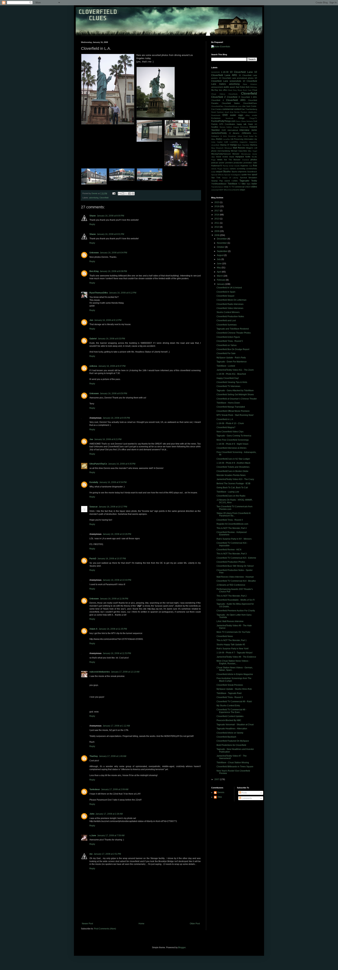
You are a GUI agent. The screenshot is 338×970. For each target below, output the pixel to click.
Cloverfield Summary (227, 325)
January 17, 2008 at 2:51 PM (107, 854)
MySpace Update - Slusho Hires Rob (234, 689)
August (220, 255)
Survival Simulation (248, 178)
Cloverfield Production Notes (230, 316)
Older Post (195, 923)
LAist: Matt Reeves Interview (230, 621)
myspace (239, 156)
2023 (217, 202)
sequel (219, 171)
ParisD (92, 558)
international (233, 130)
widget (242, 190)
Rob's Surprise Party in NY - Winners (234, 539)
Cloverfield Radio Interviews (230, 304)
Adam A (93, 629)
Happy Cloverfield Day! (228, 378)
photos (254, 159)
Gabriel (93, 338)
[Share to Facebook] (129, 193)
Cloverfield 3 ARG (249, 97)
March (220, 276)
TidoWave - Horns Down (228, 403)
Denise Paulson (240, 112)
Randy (225, 166)
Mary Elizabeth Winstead (221, 148)
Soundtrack (252, 172)
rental (231, 166)
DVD (225, 115)
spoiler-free (246, 175)
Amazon (253, 84)
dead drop (229, 112)
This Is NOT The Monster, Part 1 (232, 640)
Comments (246, 798)
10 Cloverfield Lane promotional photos (236, 78)
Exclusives (216, 118)
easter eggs (236, 115)
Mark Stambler (243, 145)
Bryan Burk (242, 90)
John (91, 814)
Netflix (248, 157)
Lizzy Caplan (217, 142)
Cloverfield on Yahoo (227, 345)
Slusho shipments (239, 172)
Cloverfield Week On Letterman (231, 300)
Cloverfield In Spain (226, 292)
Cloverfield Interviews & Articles (231, 448)
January (221, 284)
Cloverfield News (225, 636)
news (219, 159)
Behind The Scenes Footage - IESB (233, 483)
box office (223, 90)
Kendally (93, 482)
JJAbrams (246, 133)
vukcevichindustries (99, 672)
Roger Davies (223, 169)
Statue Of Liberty (230, 178)
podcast (214, 163)
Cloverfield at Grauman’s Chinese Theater (237, 399)
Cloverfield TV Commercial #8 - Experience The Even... (231, 710)
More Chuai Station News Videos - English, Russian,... (233, 662)
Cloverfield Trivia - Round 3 (230, 697)
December (222, 239)
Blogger (182, 947)
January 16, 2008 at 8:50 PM (113, 393)
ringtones (244, 166)
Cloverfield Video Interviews (230, 308)
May (219, 267)
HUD (224, 130)
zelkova (93, 366)
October (221, 247)
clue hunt (246, 106)
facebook (229, 118)
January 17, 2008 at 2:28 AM (109, 814)
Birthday (253, 87)
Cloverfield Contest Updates (230, 716)
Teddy (254, 181)
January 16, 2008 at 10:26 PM (117, 534)
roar (250, 166)
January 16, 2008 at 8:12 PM (122, 293)
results (237, 166)
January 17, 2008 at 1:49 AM (112, 756)
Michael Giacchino (239, 151)
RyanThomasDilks (98, 293)
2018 (217, 206)
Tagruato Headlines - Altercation (232, 728)
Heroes (222, 127)
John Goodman (229, 136)
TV (230, 187)
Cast (249, 90)
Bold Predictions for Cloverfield (231, 745)
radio (255, 163)
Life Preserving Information (242, 139)
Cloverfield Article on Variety (230, 733)
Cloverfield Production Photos (231, 562)
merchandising (223, 151)
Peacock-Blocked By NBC (229, 720)
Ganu (238, 121)
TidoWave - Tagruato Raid (229, 693)
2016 (217, 214)
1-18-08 (225, 72)
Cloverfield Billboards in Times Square (235, 766)
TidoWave (232, 184)
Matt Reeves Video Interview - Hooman (235, 577)
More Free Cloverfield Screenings (233, 440)
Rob (255, 165)
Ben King (94, 271)
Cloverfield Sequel (225, 296)
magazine (244, 142)
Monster (235, 154)
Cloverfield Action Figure (228, 337)
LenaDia (226, 139)
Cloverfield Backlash (226, 737)
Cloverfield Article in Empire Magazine (235, 674)
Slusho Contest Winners (228, 312)
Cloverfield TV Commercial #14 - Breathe (236, 581)
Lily (255, 139)
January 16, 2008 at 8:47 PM (112, 366)
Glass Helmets (247, 121)
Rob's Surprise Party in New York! (233, 648)
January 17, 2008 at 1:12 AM (116, 726)
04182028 (215, 72)
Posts (244, 793)
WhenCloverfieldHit (231, 190)
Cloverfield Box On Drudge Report (233, 349)
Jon (91, 320)
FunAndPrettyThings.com (223, 121)
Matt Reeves (239, 148)
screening (241, 169)
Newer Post (87, 923)
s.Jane (92, 835)
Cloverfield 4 (217, 100)
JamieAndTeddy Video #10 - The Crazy (235, 479)
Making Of (224, 145)
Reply (92, 224)
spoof (254, 174)
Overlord (245, 160)
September (222, 251)
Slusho (227, 171)
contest (237, 109)
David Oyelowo (217, 112)
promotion (247, 163)
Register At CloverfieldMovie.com (232, 524)
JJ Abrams (234, 133)
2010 (217, 227)
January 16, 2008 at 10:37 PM (111, 558)
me (91, 854)
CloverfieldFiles (217, 106)
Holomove (244, 127)
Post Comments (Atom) (105, 928)
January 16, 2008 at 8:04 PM (113, 252)
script (213, 172)
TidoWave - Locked (226, 366)
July (219, 259)
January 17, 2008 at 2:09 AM (114, 789)
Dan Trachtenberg (249, 109)
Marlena (253, 145)
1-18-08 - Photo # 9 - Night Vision (232, 444)
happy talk (242, 124)
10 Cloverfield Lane (241, 72)
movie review (222, 157)
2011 (217, 223)
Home (141, 923)
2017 (217, 210)
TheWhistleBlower (219, 184)
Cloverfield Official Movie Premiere (233, 411)
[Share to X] (126, 193)
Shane (92, 216)
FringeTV (253, 118)
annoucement (217, 87)
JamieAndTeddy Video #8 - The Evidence (236, 657)
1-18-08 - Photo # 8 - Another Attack (233, 463)
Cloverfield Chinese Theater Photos (234, 333)
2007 (217, 779)
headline (214, 127)
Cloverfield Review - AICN (229, 549)
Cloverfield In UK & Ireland (229, 287)
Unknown (94, 252)
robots (213, 169)
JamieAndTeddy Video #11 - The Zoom (235, 370)
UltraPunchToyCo (98, 464)
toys (249, 184)
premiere (229, 163)
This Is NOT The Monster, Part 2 (232, 596)
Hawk (250, 124)
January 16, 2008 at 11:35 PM (113, 629)
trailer (254, 184)
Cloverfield (103, 198)
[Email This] (119, 193)
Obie (219, 797)
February (221, 280)
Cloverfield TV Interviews (228, 386)
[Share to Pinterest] (133, 193)
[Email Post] (113, 193)
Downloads (215, 115)
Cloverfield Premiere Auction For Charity (236, 610)
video (254, 186)
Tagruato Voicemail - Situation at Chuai (235, 724)
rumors (233, 169)
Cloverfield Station (231, 103)
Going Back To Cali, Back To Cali (232, 487)
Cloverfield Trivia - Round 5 (230, 341)
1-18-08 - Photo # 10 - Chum (230, 423)
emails (254, 115)
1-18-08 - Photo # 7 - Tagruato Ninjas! (234, 652)
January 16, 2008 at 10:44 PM (117, 580)
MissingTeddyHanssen (221, 154)
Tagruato (244, 180)
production (238, 163)
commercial (227, 109)
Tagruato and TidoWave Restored (233, 329)
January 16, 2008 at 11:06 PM (114, 598)
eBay (247, 115)
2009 (217, 231)
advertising (93, 198)
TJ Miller (242, 184)
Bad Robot (240, 87)
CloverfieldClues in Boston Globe (232, 471)
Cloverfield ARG (236, 100)
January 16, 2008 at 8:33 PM (111, 338)
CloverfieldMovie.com (232, 106)
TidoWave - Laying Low (228, 492)
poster (221, 163)
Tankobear (94, 789)
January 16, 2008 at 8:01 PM (110, 234)
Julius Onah (242, 136)
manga (233, 145)
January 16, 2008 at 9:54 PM (113, 482)
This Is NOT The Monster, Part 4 (232, 528)
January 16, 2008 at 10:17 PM (113, 506)
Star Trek (215, 178)
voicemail (215, 190)
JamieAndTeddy (219, 133)
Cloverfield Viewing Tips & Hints (232, 382)
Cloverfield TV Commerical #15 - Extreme (236, 558)
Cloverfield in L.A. (225, 419)
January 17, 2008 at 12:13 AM (125, 672)
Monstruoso (246, 154)
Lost (226, 142)
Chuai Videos (218, 94)
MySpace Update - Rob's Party (231, 357)
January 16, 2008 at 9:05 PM (116, 418)
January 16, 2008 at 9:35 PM (121, 464)
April (219, 272)
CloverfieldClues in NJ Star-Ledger (233, 459)
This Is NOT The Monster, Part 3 (232, 553)
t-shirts (235, 181)
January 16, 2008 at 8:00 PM (110, 216)
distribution (252, 112)
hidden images (232, 127)
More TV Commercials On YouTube (233, 632)
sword (227, 181)
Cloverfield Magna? (226, 427)
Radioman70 (216, 166)
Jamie (254, 130)
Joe (91, 439)
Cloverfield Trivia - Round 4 (230, 520)
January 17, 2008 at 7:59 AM (110, 835)
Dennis (220, 792)
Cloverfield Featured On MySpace (233, 741)
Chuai (254, 90)
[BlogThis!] (123, 193)
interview (244, 130)
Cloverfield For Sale (226, 353)
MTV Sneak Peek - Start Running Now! (235, 415)
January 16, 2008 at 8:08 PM (113, 271)
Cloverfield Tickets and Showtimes (233, 467)
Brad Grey (232, 90)
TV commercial (237, 187)
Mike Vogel (252, 151)
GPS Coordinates (227, 124)
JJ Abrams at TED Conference (231, 585)
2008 (217, 235)
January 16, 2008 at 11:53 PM (117, 653)
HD (256, 124)
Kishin (219, 139)
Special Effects (217, 175)
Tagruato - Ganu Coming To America (234, 435)
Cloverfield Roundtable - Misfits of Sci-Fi (236, 600)
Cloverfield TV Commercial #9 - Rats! (234, 701)
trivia (226, 187)
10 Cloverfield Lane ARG (234, 73)
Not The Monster (232, 160)
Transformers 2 (217, 187)
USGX (248, 187)
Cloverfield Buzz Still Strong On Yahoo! (235, 566)
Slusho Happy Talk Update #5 (231, 644)
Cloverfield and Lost (226, 320)
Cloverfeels (233, 94)
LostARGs (234, 142)
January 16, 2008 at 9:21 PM (107, 439)
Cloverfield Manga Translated (231, 407)
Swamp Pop (217, 181)
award (232, 87)
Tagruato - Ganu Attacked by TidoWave (235, 390)
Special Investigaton (232, 175)
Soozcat (93, 506)
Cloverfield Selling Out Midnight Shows (235, 394)
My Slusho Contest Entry (228, 705)
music (231, 157)
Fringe (241, 118)
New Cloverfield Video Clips (230, 431)
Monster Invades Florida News (231, 475)
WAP (221, 190)
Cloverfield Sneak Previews (230, 685)
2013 (217, 218)
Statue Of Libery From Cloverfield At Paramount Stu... (234, 514)
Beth (248, 87)
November (222, 243)
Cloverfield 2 (218, 96)
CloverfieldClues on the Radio (231, 496)
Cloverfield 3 (233, 97)
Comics (218, 109)
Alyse (245, 84)
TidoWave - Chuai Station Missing (233, 762)
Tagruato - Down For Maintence (232, 361)
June (219, 263)
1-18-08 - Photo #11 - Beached (231, 374)
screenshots (251, 169)
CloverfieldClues (250, 103)
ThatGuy (93, 756)
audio (226, 87)
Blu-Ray (214, 90)
